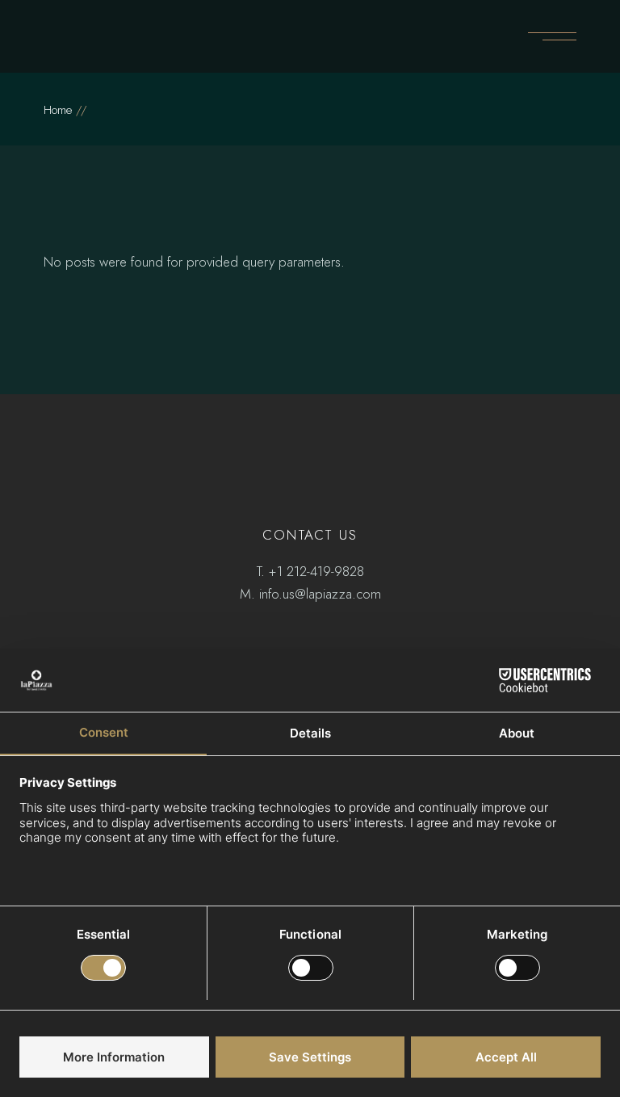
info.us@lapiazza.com (320, 593)
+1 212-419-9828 (316, 571)
